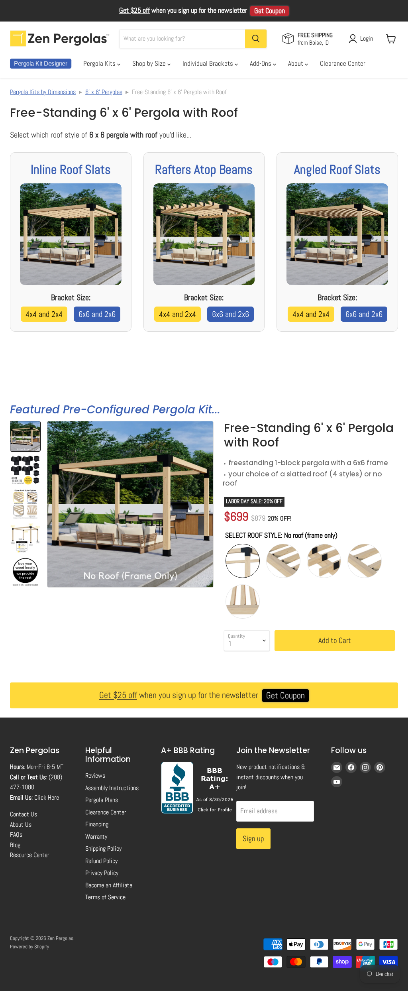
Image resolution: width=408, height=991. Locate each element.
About (296, 63)
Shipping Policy (103, 848)
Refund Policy (101, 861)
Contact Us (23, 814)
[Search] (256, 38)
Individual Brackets (208, 63)
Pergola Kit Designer (40, 63)
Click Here (46, 797)
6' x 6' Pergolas (103, 92)
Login (366, 38)
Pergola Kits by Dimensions (43, 92)
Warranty (96, 836)
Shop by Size (149, 63)
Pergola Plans (101, 800)
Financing (96, 824)
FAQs (16, 834)
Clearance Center (342, 63)
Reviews (95, 775)
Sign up (253, 839)
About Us (20, 824)
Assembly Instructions (112, 788)
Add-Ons (261, 63)
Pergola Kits (100, 63)
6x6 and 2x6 (97, 314)
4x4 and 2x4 (44, 314)
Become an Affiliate (108, 885)
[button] (25, 436)
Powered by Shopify (29, 946)
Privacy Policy (101, 873)
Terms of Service (105, 897)
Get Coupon (269, 10)
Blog (15, 845)
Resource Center (29, 855)
